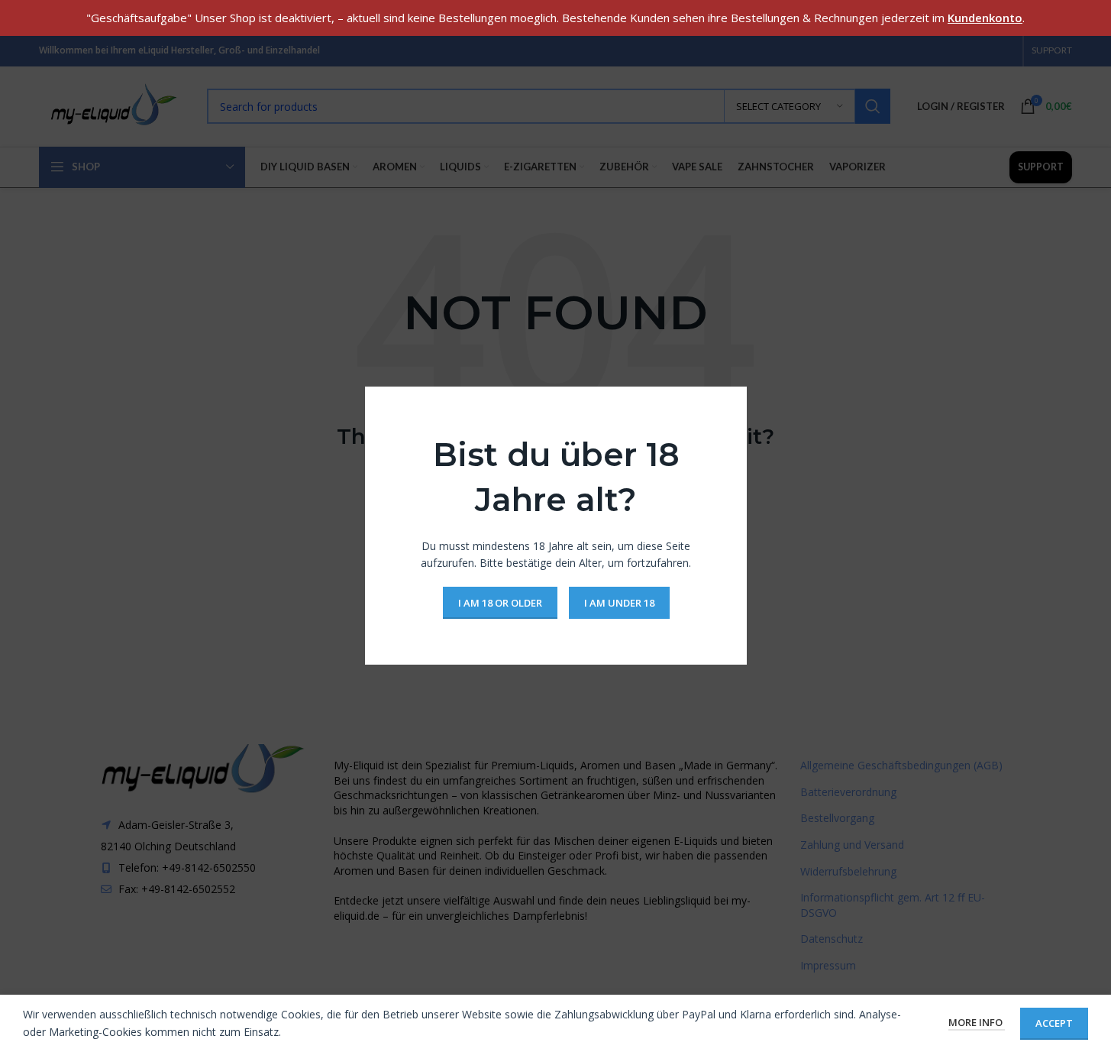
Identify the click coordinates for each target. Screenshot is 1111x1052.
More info (976, 1022)
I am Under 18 (618, 603)
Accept (1054, 1023)
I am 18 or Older (499, 603)
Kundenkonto (985, 17)
